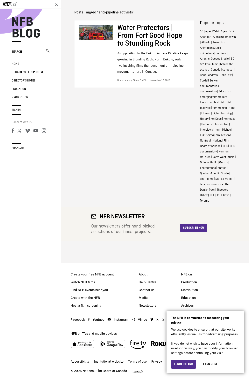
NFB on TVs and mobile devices (94, 334)
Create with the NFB (85, 298)
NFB (225, 146)
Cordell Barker (209, 81)
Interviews (206, 130)
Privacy (156, 361)
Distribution (189, 290)
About (143, 274)
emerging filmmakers (213, 97)
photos (222, 168)
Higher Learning (222, 113)
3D (201, 32)
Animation (218, 42)
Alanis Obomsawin (224, 37)
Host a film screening (86, 305)
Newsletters (147, 305)
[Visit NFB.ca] (25, 4)
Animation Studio (210, 48)
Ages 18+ (205, 37)
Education (19, 89)
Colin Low (226, 75)
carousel (227, 70)
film (223, 102)
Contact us (146, 290)
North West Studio (223, 157)
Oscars (223, 163)
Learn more (210, 364)
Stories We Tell (224, 179)
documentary (208, 92)
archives (221, 53)
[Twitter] (19, 131)
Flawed (205, 113)
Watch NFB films (83, 282)
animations (207, 53)
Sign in (16, 110)
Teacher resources (211, 184)
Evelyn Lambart (209, 102)
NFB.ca (186, 274)
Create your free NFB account (92, 274)
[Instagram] (44, 131)
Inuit (217, 130)
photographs (208, 168)
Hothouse (229, 119)
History (204, 119)
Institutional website (109, 361)
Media (143, 298)
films (232, 108)
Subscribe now (193, 227)
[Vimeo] (27, 131)
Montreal (205, 141)
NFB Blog (26, 28)
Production (20, 97)
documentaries (209, 86)
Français (18, 148)
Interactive (222, 124)
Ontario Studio (208, 163)
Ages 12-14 (212, 32)
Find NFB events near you (89, 290)
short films (206, 179)
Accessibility (80, 361)
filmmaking (219, 108)
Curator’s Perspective (28, 72)
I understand (183, 364)
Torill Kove (223, 195)
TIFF (212, 195)
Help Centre (147, 282)
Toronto (204, 201)
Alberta (205, 42)
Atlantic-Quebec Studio (214, 59)
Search (17, 51)
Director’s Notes (23, 80)
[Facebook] (13, 131)
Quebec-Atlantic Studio (214, 173)
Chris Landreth (209, 75)
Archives (187, 305)
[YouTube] (35, 131)
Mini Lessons (223, 135)
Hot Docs (216, 119)
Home (15, 64)
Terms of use (137, 361)
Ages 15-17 (227, 32)
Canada (215, 70)
